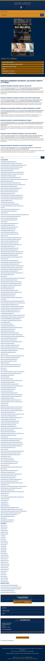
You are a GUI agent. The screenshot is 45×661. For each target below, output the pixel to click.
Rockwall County (4, 484)
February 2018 (3, 555)
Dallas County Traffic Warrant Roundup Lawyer (10, 239)
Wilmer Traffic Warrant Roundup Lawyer (8, 514)
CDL (1, 207)
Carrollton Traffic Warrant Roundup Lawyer (9, 203)
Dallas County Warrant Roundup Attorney (9, 241)
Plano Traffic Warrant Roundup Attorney (9, 461)
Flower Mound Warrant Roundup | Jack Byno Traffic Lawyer (12, 302)
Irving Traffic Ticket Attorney (6, 391)
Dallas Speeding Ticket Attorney (7, 246)
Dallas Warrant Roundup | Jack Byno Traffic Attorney (11, 251)
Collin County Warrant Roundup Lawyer (8, 219)
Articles (4, 607)
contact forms (19, 602)
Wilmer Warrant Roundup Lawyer (7, 516)
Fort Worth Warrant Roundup (6, 313)
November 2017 (4, 556)
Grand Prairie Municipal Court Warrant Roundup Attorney (12, 336)
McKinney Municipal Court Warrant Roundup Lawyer (11, 428)
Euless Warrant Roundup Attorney (7, 293)
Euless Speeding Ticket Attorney (7, 286)
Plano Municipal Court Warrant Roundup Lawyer (10, 452)
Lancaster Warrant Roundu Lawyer (7, 412)
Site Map (13, 658)
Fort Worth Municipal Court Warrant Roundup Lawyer (11, 308)
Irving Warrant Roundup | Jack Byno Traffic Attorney (11, 394)
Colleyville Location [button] (22, 637)
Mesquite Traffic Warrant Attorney (7, 111)
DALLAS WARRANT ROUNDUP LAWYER (9, 255)
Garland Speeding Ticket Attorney (7, 329)
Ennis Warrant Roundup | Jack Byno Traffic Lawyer (10, 281)
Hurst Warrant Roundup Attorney (7, 382)
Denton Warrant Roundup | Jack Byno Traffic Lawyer (11, 267)
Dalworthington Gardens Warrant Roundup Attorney (11, 256)
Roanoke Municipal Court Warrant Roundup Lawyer (11, 479)
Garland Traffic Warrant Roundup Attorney (9, 332)
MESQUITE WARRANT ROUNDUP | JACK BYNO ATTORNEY (17, 145)
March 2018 (3, 553)
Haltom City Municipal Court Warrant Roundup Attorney (12, 355)
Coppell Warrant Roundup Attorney (7, 228)
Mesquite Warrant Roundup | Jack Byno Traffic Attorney (14, 89)
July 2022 (2, 535)
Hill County (3, 368)
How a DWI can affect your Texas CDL (8, 592)
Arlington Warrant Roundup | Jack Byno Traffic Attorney (11, 172)
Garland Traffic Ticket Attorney (7, 331)
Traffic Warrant (4, 503)
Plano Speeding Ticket (5, 456)
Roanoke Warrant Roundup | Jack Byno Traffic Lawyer (11, 482)
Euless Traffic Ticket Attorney (6, 288)
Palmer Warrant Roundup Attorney (7, 447)
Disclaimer (9, 658)
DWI (3, 69)
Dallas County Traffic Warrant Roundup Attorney (10, 237)
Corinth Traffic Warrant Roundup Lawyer (9, 232)
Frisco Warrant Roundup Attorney (7, 325)
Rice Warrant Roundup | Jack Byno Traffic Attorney (10, 473)
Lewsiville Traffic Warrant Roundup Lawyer (9, 422)
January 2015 (3, 579)
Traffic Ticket (3, 502)
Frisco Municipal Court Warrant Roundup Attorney (10, 320)
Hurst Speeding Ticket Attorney (7, 375)
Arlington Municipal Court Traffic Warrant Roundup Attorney (12, 165)
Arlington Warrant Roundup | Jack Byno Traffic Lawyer (11, 173)
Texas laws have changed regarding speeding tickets (11, 588)
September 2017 (4, 560)
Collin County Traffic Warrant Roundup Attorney (10, 216)
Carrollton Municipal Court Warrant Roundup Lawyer (11, 198)
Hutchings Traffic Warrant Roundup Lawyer (9, 383)
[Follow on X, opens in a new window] (24, 7)
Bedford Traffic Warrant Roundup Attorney (9, 189)
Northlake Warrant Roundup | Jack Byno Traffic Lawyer (11, 443)
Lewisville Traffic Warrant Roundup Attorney (9, 421)
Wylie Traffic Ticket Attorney (6, 521)
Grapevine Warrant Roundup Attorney (8, 350)
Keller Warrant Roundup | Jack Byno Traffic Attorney (11, 406)
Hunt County (3, 369)
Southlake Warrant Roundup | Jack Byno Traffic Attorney (12, 491)
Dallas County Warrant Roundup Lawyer (8, 242)
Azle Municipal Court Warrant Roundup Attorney (10, 177)
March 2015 (3, 576)
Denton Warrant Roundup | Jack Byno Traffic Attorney (11, 265)
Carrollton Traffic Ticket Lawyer (7, 202)
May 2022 (3, 539)
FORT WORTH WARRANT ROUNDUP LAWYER (10, 318)
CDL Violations (7, 62)
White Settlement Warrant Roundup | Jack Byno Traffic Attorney (13, 511)
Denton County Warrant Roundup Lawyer (9, 260)
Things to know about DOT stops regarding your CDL (11, 586)
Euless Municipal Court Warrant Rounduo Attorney (10, 283)
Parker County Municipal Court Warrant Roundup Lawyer (12, 451)
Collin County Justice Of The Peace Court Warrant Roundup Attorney (14, 214)
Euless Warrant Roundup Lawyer (7, 295)
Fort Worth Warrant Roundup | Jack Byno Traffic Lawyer (11, 316)
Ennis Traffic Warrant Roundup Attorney (8, 279)
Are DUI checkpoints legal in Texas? (7, 590)
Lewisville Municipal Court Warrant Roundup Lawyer (11, 417)
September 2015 (4, 569)
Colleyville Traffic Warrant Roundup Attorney (9, 209)
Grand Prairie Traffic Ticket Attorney (8, 339)
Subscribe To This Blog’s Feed (8, 640)
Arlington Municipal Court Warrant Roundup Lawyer (11, 166)
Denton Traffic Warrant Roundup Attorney (9, 263)
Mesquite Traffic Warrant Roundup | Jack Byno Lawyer (19, 133)
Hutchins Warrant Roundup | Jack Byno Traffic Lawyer (11, 385)
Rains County (3, 468)
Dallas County (3, 235)
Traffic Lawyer (3, 500)
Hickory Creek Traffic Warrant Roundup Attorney (10, 364)
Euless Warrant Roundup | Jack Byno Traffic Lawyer (11, 292)
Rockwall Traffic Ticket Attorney (7, 489)
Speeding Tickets (8, 71)
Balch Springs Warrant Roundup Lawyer (8, 186)
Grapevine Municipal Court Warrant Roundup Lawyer (11, 341)
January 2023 (3, 528)
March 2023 (3, 525)
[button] (22, 12)
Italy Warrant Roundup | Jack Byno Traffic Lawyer (10, 399)
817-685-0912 (22, 27)
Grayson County (4, 353)
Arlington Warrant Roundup (6, 170)
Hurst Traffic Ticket (4, 376)
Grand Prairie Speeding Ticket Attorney (8, 338)
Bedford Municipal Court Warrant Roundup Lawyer (10, 188)
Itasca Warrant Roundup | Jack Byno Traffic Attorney (11, 401)
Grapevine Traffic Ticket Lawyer (7, 343)
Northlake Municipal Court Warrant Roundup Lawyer (11, 442)
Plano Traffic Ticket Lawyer (6, 458)
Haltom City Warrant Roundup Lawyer (8, 361)
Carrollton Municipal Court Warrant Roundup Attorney (11, 196)
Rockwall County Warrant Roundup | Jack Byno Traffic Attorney (13, 486)
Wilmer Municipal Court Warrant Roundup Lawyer (10, 512)
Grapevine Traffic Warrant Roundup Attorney (9, 345)
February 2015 (3, 578)
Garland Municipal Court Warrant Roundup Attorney (11, 327)
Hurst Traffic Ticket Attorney (6, 378)
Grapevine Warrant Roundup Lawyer (8, 352)
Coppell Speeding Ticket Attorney (7, 225)
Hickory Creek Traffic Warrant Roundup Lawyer (10, 366)
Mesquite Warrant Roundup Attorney (33, 89)
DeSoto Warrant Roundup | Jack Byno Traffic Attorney (11, 272)
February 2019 (3, 542)
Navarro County (4, 436)
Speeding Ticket (4, 493)
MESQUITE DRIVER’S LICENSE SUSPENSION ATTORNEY (16, 120)
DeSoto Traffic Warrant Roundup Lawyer (9, 271)
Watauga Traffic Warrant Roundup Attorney (9, 507)
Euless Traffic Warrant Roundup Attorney (9, 290)
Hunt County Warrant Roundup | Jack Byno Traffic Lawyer (12, 371)
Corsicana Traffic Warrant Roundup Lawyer (9, 233)
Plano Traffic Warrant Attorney (7, 459)
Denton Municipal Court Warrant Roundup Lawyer (10, 262)
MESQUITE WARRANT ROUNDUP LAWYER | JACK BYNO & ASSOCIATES (20, 97)
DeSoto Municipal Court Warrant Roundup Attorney (11, 269)
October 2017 (3, 558)
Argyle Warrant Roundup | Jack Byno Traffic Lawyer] (11, 163)
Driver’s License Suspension (12, 64)
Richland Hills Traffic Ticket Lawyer (7, 477)
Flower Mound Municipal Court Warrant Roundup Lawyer (12, 301)
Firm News (3, 299)
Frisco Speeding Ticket (5, 322)
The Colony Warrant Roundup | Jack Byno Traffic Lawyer (12, 496)
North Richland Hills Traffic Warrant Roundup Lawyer (11, 438)
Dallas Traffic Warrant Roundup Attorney (9, 248)
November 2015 (4, 565)
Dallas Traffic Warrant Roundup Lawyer (8, 249)
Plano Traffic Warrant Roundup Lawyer (8, 463)
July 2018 (2, 546)
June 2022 (3, 537)
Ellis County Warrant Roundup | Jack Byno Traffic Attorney (12, 278)
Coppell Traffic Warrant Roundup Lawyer (9, 226)
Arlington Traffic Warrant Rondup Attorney (9, 168)
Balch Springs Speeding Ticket (6, 181)
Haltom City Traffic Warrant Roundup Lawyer (9, 357)
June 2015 (3, 574)
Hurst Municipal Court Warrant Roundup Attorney (10, 373)
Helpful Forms (5, 610)
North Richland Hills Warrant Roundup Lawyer (10, 440)
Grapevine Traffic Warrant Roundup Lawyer (9, 346)
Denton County (4, 258)
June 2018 (3, 548)
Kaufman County (4, 405)
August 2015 (3, 571)
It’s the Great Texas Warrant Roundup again (9, 585)
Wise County (3, 518)
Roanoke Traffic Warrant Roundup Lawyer (9, 481)
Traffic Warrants (9, 73)
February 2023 (3, 526)
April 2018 (3, 551)
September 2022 (4, 533)
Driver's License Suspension (26, 110)
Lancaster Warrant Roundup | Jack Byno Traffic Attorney (12, 413)
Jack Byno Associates (22, 3)
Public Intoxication (4, 465)
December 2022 (4, 530)
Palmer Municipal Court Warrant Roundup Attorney (11, 445)
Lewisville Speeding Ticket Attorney (8, 419)
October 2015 (3, 567)
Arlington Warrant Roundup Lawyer (7, 175)
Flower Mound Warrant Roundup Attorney (9, 304)
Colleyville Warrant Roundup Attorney (8, 211)
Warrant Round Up (4, 505)
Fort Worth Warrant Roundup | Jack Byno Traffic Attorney (12, 315)
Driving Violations (9, 66)
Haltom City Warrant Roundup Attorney (8, 359)
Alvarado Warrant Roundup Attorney (8, 161)
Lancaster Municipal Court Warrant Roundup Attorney (11, 410)
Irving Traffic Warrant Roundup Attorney (9, 392)
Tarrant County (4, 495)
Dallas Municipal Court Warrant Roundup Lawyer (10, 244)
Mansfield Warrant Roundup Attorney (8, 426)
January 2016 (3, 562)
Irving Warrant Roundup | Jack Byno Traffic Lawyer (10, 396)
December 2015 (4, 563)
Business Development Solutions (27, 658)
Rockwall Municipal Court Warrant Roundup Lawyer (11, 488)
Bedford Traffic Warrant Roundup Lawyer (9, 191)
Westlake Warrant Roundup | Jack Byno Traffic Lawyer (11, 509)
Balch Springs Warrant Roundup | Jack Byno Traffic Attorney (12, 184)
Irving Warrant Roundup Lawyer (7, 398)
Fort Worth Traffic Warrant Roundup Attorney (10, 309)
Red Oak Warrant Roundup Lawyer (7, 472)
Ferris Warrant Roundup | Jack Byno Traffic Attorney (11, 297)
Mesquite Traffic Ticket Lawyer (27, 87)
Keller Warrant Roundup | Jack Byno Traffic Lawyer (10, 408)
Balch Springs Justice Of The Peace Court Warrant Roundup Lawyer (14, 179)
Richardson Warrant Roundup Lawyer (8, 475)
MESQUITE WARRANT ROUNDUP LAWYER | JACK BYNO (16, 85)
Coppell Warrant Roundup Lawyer (7, 230)
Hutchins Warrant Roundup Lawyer (7, 389)
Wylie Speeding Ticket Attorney (7, 519)
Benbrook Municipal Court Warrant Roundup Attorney (11, 195)
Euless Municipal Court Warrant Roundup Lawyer (10, 285)
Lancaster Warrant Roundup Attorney (8, 415)
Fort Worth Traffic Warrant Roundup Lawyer (9, 311)
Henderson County (4, 362)
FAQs (3, 613)
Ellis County (3, 276)
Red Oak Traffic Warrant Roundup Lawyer (9, 470)
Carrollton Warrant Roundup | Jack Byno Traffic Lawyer (11, 205)
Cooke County (3, 221)
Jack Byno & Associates (10, 87)
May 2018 (3, 549)
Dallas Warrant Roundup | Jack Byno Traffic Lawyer (11, 253)
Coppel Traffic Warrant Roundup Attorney (9, 223)
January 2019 (3, 544)
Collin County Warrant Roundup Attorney (9, 218)
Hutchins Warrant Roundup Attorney (8, 387)
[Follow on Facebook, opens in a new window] (21, 7)
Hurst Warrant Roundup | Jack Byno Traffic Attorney (11, 380)
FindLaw (36, 658)
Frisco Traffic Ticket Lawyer (6, 323)
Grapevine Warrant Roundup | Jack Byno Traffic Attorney (12, 348)
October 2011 (3, 581)
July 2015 (2, 572)
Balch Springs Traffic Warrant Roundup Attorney (10, 182)
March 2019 (3, 541)
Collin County (3, 212)
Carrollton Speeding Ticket (6, 200)
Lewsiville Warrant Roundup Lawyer (8, 424)
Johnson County (4, 403)
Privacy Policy (18, 658)
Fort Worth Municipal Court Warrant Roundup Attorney (11, 306)
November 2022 (4, 532)
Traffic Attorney (4, 498)
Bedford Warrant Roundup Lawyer (7, 193)
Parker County (3, 449)
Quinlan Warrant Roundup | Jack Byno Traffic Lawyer (11, 466)
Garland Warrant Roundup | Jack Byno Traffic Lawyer (11, 334)
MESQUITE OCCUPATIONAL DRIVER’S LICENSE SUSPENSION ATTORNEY (21, 108)
